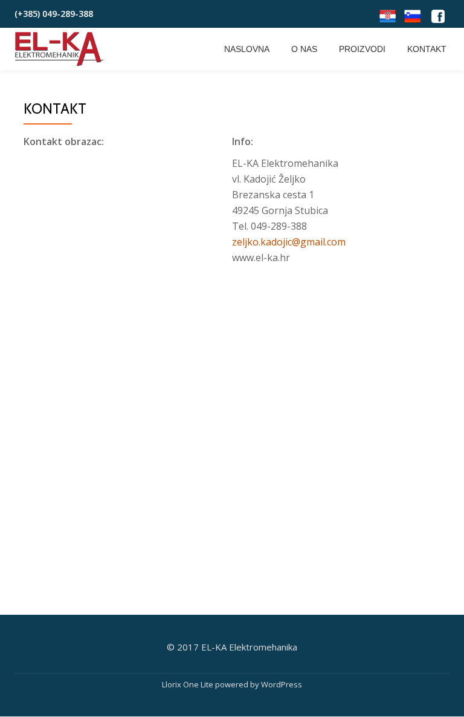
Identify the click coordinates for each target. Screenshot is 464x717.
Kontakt (426, 49)
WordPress (281, 684)
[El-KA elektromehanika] (61, 49)
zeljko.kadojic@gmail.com (289, 241)
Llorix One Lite (188, 684)
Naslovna (246, 49)
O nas (304, 49)
